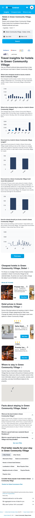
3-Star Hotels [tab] (6, 455)
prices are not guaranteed (8, 493)
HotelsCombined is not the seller (12, 498)
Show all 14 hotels (7, 282)
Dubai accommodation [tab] (21, 458)
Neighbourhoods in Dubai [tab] (10, 470)
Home (1, 512)
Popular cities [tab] (7, 474)
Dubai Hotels (26, 512)
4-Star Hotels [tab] (16, 455)
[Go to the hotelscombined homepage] (12, 7)
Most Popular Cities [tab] (23, 466)
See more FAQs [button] (17, 443)
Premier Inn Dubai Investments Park (12, 484)
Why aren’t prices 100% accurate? (13, 504)
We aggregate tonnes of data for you (13, 501)
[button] (3, 7)
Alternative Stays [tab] (7, 458)
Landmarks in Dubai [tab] (8, 466)
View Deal (24, 297)
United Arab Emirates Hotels (11, 512)
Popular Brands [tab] (25, 470)
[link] (17, 256)
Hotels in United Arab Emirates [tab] (11, 462)
